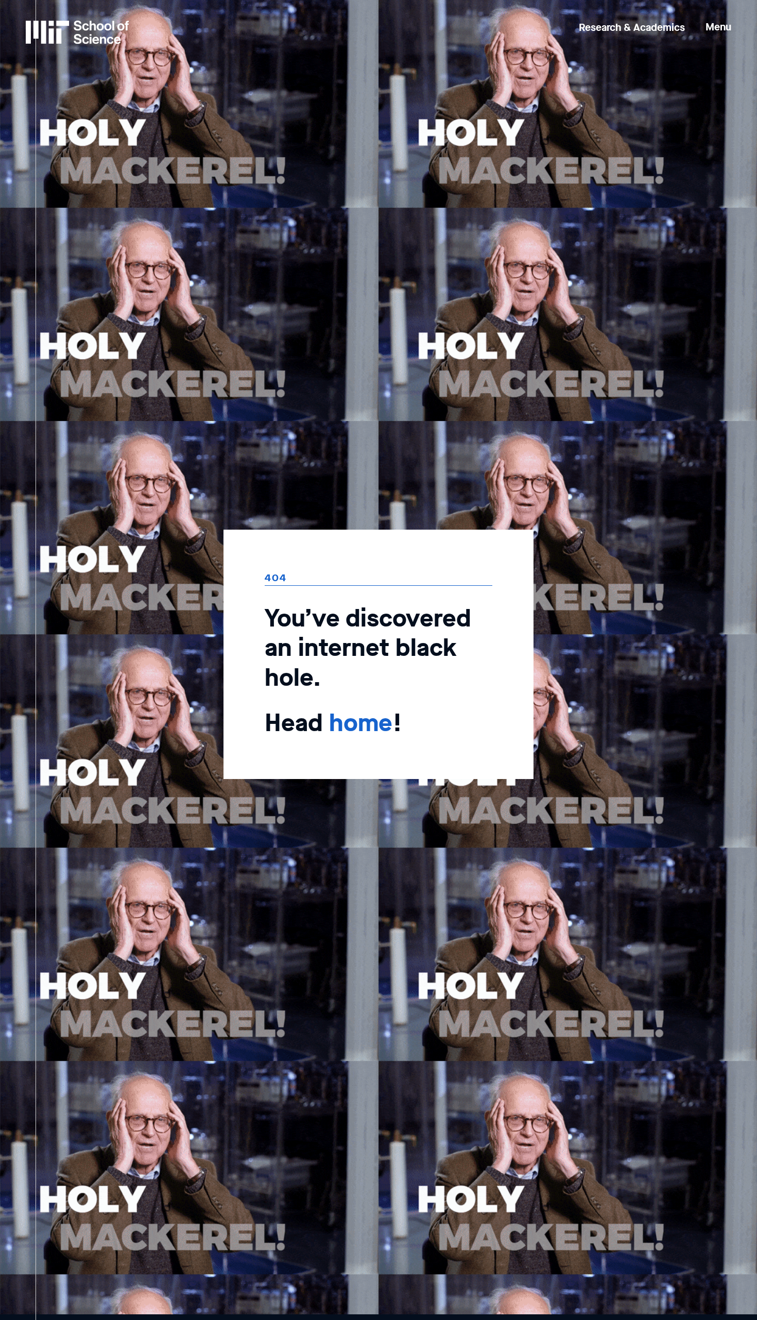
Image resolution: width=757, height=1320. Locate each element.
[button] (718, 20)
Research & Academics (632, 28)
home (360, 722)
